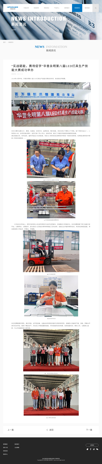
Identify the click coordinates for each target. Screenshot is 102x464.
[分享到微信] (97, 449)
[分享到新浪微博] (94, 449)
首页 (4, 42)
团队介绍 (5, 447)
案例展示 (66, 8)
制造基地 (36, 8)
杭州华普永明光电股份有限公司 (49, 458)
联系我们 (87, 8)
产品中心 (56, 8)
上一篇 (11, 430)
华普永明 (26, 8)
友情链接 (92, 445)
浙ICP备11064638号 (48, 460)
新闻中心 (5, 454)
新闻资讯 (77, 8)
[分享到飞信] (87, 449)
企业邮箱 (17, 447)
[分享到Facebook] (91, 449)
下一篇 (89, 430)
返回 (51, 430)
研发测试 (46, 8)
